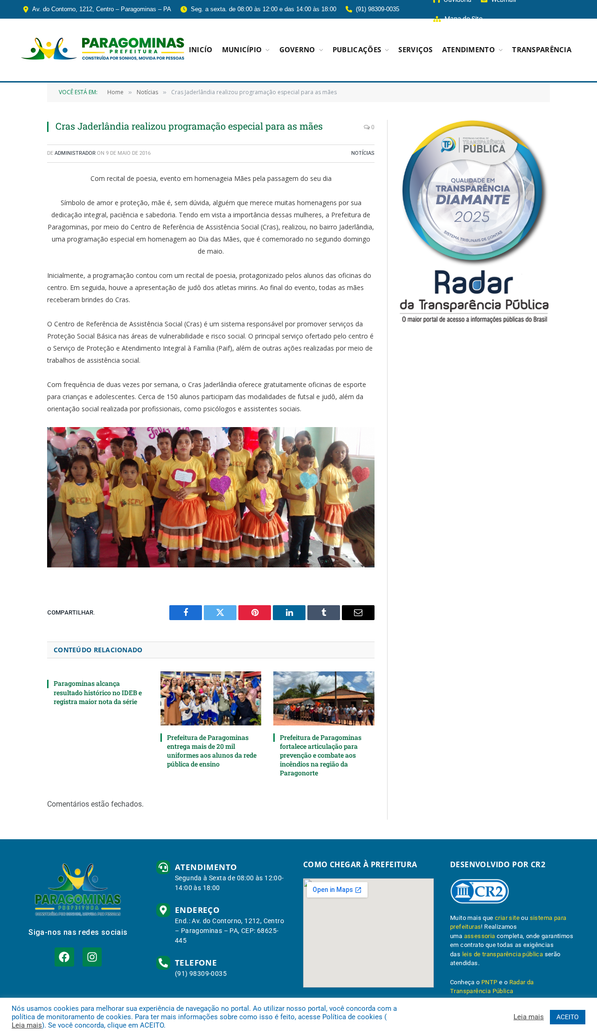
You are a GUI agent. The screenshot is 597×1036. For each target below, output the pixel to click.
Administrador (75, 153)
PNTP (489, 982)
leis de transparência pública (502, 954)
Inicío (201, 49)
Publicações (357, 49)
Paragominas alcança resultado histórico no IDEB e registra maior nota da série (98, 692)
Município (242, 49)
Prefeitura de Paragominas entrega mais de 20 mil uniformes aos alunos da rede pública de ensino (212, 750)
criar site (507, 917)
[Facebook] (64, 957)
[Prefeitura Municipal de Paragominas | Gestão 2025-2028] (102, 50)
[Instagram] (92, 957)
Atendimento (468, 49)
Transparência (541, 49)
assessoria (479, 935)
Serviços (415, 49)
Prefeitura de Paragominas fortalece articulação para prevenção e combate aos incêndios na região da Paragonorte (320, 755)
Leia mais (27, 1025)
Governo (297, 49)
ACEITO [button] (567, 1017)
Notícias (363, 153)
